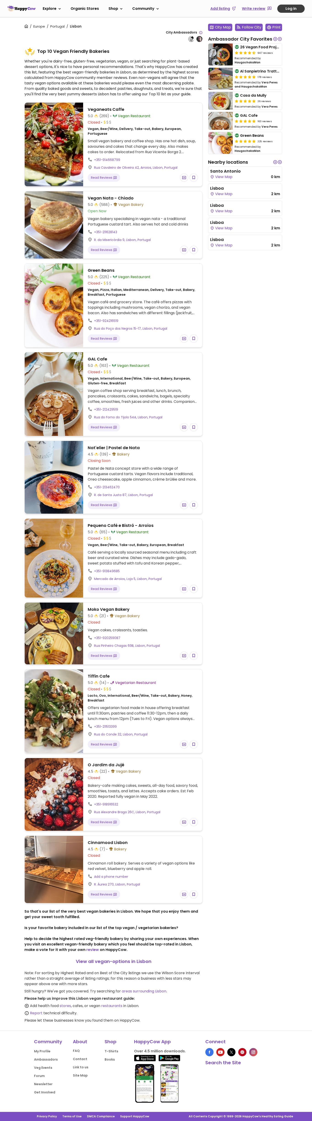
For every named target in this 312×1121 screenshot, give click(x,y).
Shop (113, 8)
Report (36, 1013)
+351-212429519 (106, 409)
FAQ (76, 1051)
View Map (223, 176)
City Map (223, 27)
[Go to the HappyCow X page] (231, 1052)
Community (143, 8)
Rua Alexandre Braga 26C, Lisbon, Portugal (127, 812)
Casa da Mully (253, 95)
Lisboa (217, 188)
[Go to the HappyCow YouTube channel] (220, 1052)
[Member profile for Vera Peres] (191, 39)
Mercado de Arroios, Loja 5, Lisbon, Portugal (128, 579)
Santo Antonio (225, 171)
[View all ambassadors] (201, 32)
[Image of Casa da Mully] (220, 101)
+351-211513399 (105, 726)
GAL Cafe (249, 115)
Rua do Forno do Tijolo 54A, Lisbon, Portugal (128, 417)
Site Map (80, 1075)
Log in (291, 8)
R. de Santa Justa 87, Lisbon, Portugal (123, 495)
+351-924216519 (106, 320)
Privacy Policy (47, 1116)
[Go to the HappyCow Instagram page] (253, 1052)
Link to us (80, 1067)
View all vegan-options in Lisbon (113, 961)
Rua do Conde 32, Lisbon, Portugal (121, 734)
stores (65, 1005)
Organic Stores (85, 8)
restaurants (111, 1005)
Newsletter (43, 1084)
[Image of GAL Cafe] (220, 121)
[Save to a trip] (184, 177)
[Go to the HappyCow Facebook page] (209, 1052)
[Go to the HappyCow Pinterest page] (242, 1052)
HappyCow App (152, 1041)
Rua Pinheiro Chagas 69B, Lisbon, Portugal (127, 645)
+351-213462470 (107, 487)
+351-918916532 (106, 804)
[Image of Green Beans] (220, 143)
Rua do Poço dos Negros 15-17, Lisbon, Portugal (130, 328)
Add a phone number (111, 876)
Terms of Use (72, 1116)
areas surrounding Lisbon (144, 991)
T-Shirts (111, 1051)
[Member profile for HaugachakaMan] (199, 39)
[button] (275, 39)
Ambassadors (46, 1059)
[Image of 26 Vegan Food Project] (220, 54)
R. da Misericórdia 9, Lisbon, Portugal (122, 240)
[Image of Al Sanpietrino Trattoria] (220, 79)
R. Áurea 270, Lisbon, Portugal (117, 884)
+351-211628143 (105, 232)
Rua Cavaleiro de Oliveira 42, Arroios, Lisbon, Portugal (135, 167)
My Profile (42, 1051)
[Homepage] (21, 8)
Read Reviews (102, 177)
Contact (80, 1059)
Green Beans (252, 135)
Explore (49, 8)
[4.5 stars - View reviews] (245, 53)
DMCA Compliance (101, 1116)
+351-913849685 (107, 571)
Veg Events (43, 1067)
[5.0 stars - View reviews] (245, 77)
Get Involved (44, 1092)
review (92, 949)
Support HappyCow (134, 1116)
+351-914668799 (107, 160)
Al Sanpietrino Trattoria (262, 71)
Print (276, 27)
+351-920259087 (107, 638)
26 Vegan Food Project (261, 47)
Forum (39, 1076)
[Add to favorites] (194, 177)
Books (110, 1059)
